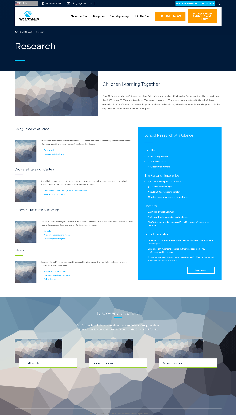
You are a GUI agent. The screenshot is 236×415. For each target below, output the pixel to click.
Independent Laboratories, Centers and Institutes (65, 190)
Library (20, 250)
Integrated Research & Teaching (37, 210)
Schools (47, 231)
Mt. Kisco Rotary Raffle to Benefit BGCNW (203, 16)
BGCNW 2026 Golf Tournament (195, 3)
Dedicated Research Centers (35, 169)
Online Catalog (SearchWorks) (57, 275)
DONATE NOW (170, 16)
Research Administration (54, 154)
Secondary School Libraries (55, 271)
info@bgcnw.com (81, 3)
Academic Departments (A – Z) (57, 235)
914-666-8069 (53, 3)
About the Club (79, 16)
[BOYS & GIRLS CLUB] (29, 16)
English (23, 3)
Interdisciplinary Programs (55, 238)
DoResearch (49, 150)
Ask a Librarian (50, 279)
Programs (99, 16)
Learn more (200, 270)
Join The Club (142, 16)
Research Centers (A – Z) (55, 194)
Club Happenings (120, 16)
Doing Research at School (32, 129)
